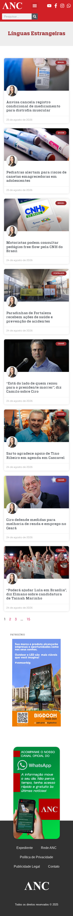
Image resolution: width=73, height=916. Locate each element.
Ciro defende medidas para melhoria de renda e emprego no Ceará (36, 524)
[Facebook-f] (56, 5)
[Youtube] (49, 5)
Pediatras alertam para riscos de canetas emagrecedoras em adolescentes (36, 177)
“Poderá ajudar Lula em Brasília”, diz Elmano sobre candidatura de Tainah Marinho (36, 594)
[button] (34, 5)
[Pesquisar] (35, 16)
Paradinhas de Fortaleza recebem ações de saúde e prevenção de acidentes (29, 317)
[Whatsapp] (69, 5)
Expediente (24, 848)
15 (28, 619)
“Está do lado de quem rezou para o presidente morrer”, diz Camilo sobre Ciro (33, 388)
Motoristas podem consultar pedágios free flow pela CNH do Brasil (34, 247)
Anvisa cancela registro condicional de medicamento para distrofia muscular (33, 106)
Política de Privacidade (36, 857)
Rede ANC (49, 848)
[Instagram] (62, 5)
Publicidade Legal (27, 866)
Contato (53, 866)
